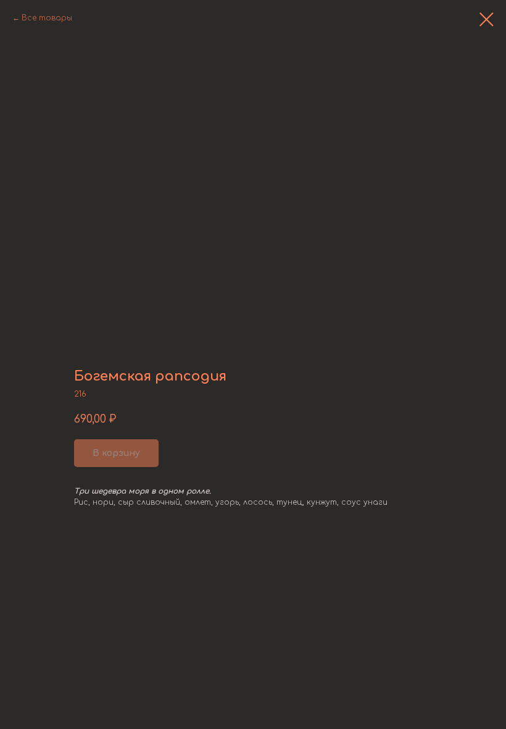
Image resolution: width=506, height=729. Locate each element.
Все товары (47, 18)
